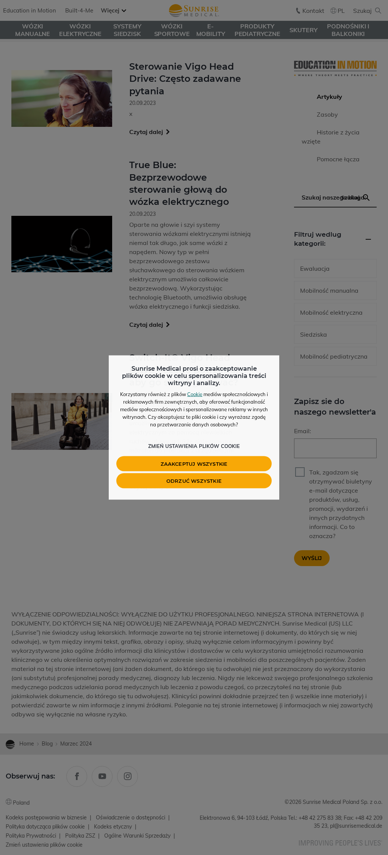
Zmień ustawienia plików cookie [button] (194, 446)
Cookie (194, 394)
